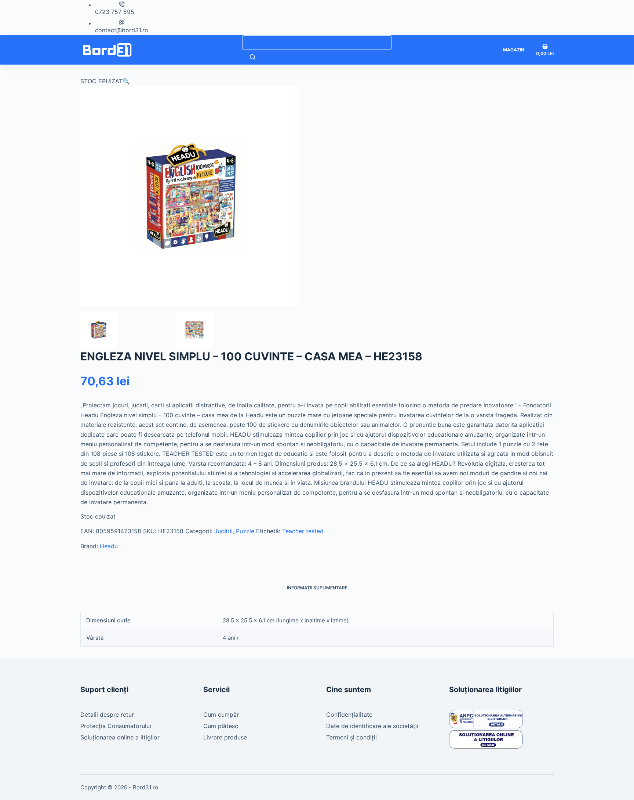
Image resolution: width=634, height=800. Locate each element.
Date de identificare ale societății (372, 726)
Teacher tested (303, 531)
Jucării (223, 531)
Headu (109, 546)
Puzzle (245, 531)
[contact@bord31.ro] (121, 22)
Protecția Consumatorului (115, 726)
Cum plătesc (220, 726)
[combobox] (317, 42)
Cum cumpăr (221, 714)
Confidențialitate (349, 714)
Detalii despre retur (107, 714)
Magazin (513, 49)
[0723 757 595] (121, 4)
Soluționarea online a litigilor (120, 737)
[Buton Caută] (253, 57)
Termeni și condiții (351, 737)
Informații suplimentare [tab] (317, 587)
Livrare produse (225, 737)
